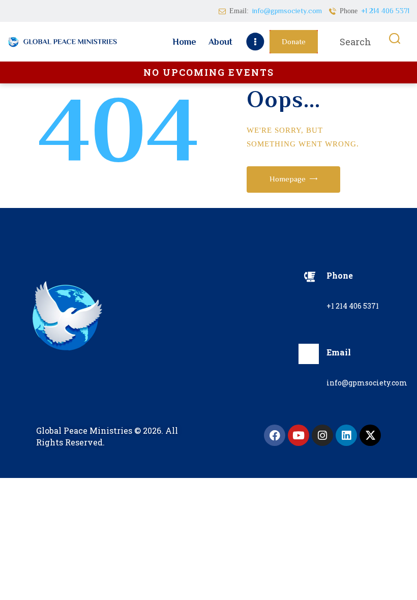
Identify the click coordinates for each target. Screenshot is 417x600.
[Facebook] (274, 435)
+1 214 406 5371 (352, 306)
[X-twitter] (370, 435)
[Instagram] (322, 435)
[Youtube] (298, 435)
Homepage (288, 178)
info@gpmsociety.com (366, 382)
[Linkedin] (346, 435)
